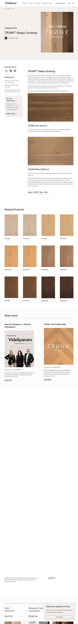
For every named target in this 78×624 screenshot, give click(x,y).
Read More (8, 380)
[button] (68, 3)
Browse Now (59, 617)
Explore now (10, 113)
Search (72, 3)
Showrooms (45, 3)
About (50, 3)
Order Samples (60, 3)
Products (25, 3)
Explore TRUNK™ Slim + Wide (38, 192)
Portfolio (31, 3)
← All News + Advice (9, 8)
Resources (37, 3)
